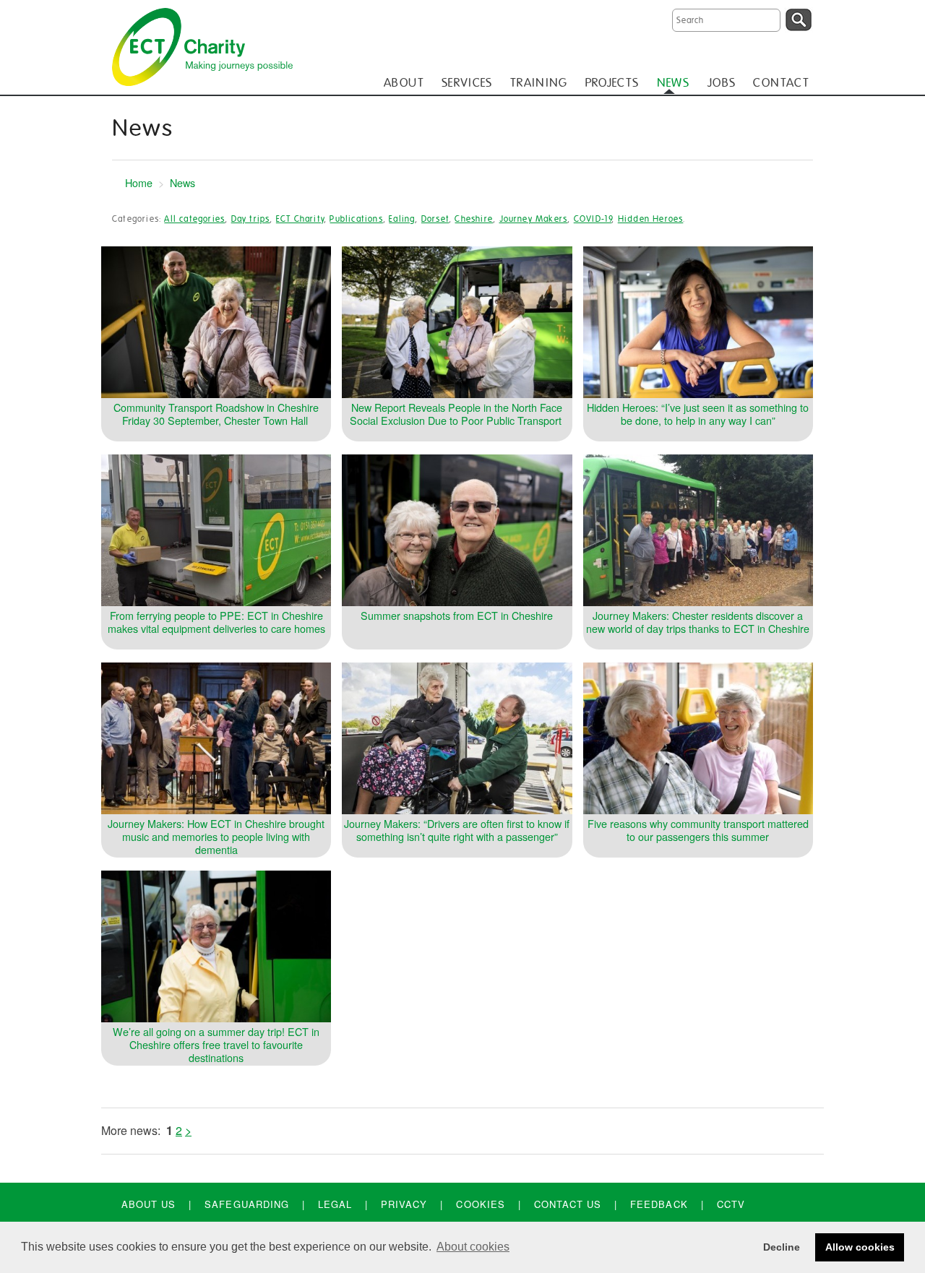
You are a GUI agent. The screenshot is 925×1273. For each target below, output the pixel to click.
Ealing (402, 219)
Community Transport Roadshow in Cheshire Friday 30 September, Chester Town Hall (216, 414)
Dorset (435, 219)
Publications (356, 219)
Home (138, 182)
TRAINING (539, 83)
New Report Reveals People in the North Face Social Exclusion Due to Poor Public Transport (457, 414)
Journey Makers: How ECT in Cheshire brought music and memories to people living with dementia (216, 836)
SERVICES (467, 83)
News (182, 182)
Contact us (567, 1204)
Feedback (658, 1204)
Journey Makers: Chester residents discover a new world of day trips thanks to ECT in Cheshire (697, 622)
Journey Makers (533, 219)
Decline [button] (781, 1247)
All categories (194, 219)
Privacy (404, 1204)
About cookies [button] (472, 1246)
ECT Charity (300, 219)
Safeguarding (246, 1204)
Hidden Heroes (651, 219)
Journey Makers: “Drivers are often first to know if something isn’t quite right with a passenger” (456, 830)
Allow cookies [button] (860, 1247)
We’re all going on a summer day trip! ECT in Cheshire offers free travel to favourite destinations (216, 1044)
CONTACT (781, 83)
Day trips (250, 219)
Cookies (480, 1204)
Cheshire (474, 219)
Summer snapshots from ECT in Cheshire (457, 615)
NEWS (673, 83)
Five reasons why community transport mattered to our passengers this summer (698, 830)
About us (148, 1204)
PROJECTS (612, 83)
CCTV (731, 1204)
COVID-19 (593, 219)
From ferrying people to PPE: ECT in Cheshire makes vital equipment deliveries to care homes (216, 622)
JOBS (721, 83)
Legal (335, 1204)
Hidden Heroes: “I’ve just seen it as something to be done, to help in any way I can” (698, 414)
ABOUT (404, 83)
